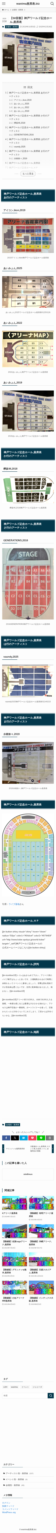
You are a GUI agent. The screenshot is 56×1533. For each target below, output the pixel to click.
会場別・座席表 (12, 27)
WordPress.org (9, 1512)
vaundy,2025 (19, 147)
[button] (6, 1137)
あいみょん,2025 (21, 104)
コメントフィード (10, 1509)
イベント (25, 1387)
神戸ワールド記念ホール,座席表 (24, 163)
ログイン (6, 1503)
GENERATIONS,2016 (24, 135)
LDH (5, 1387)
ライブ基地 (14, 904)
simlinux (28, 1174)
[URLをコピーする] (50, 1137)
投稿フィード (8, 1506)
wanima (14, 1387)
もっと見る (28, 173)
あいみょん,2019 (21, 111)
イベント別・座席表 (17, 1479)
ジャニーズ (37, 1387)
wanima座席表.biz (28, 3)
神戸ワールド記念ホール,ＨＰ (23, 167)
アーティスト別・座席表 (19, 1473)
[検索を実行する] (51, 1395)
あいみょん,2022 (21, 107)
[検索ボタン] (52, 3)
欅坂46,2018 (19, 123)
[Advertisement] (28, 1344)
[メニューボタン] (3, 3)
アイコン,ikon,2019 (22, 100)
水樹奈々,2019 (20, 158)
